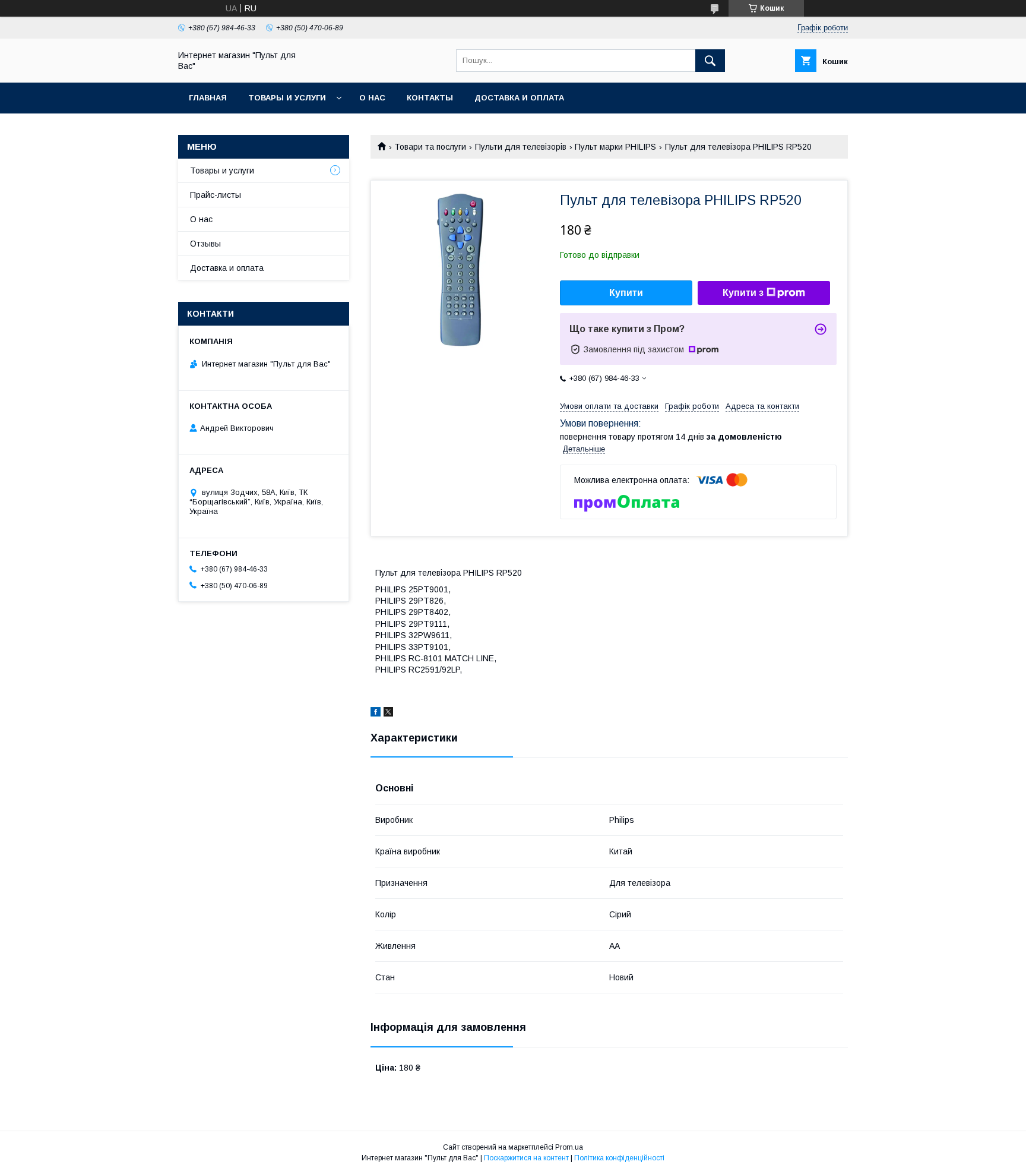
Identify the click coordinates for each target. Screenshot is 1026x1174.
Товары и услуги (287, 97)
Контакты (430, 97)
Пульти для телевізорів (520, 147)
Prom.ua (569, 1147)
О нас (372, 97)
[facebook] (375, 713)
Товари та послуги (430, 147)
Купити (626, 293)
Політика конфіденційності (619, 1158)
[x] (388, 713)
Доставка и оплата (519, 97)
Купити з (743, 293)
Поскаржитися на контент (526, 1158)
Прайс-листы (215, 195)
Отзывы (205, 243)
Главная (208, 97)
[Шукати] (710, 60)
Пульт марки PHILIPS (615, 147)
